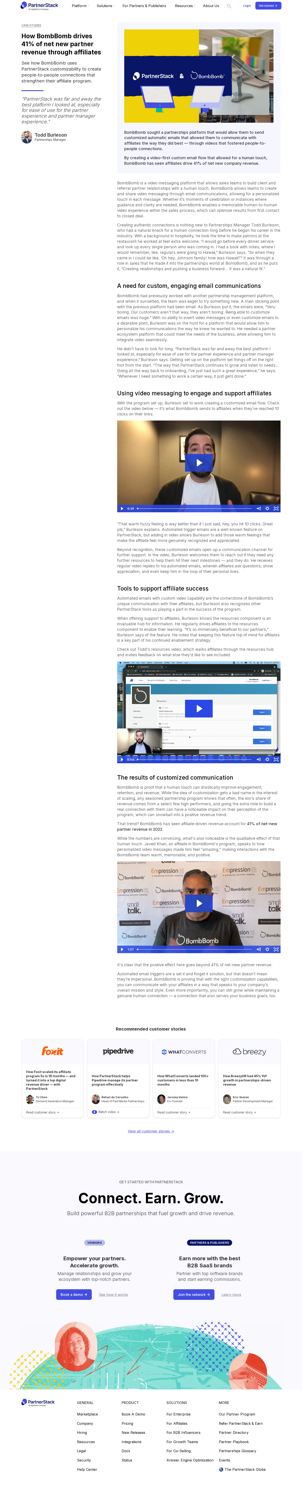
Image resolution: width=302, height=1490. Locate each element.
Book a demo (133, 1414)
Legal (81, 1451)
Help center (87, 1470)
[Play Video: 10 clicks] (199, 463)
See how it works (113, 1294)
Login (247, 5)
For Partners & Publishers (144, 6)
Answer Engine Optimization (190, 1460)
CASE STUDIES (31, 25)
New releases (133, 1433)
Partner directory (233, 1433)
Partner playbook (234, 1442)
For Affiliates (176, 1424)
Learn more (231, 1294)
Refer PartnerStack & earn (241, 1424)
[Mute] (258, 508)
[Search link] (229, 5)
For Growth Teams (182, 1442)
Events (224, 1460)
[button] (80, 6)
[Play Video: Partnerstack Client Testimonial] (199, 903)
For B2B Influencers (183, 1433)
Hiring (82, 1433)
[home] (39, 5)
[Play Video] (121, 508)
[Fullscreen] (276, 508)
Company (85, 1424)
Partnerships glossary (237, 1451)
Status (127, 1460)
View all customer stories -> (151, 1131)
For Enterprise (178, 1414)
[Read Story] (52, 1078)
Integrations (131, 1442)
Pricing (127, 1424)
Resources (86, 1442)
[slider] (195, 508)
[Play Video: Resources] (199, 708)
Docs (126, 1451)
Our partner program (237, 1414)
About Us (211, 6)
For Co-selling (178, 1451)
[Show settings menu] (267, 508)
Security (84, 1460)
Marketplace (87, 1414)
